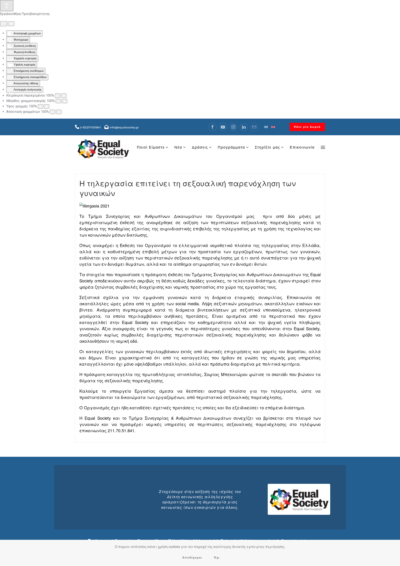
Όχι (217, 557)
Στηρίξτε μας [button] (267, 147)
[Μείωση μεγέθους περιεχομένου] (57, 95)
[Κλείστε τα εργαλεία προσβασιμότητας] (11, 23)
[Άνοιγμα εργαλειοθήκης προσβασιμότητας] (6, 5)
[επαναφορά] (3, 23)
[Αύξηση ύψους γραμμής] (46, 106)
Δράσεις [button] (200, 147)
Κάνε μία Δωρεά (307, 126)
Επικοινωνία (302, 147)
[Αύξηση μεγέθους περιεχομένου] (63, 95)
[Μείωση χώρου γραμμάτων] (52, 112)
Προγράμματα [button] (231, 147)
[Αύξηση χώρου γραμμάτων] (58, 112)
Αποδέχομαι (192, 557)
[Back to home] (103, 147)
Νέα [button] (178, 147)
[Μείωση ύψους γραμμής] (40, 106)
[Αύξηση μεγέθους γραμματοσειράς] (64, 101)
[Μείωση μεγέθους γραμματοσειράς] (58, 101)
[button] (323, 147)
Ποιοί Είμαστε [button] (151, 147)
